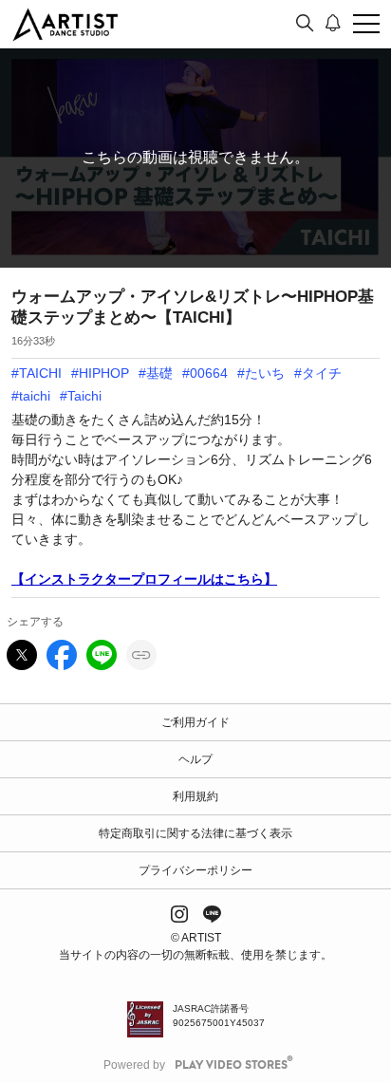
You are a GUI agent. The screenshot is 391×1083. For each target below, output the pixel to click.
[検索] (304, 23)
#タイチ (318, 373)
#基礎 (156, 373)
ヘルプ (195, 759)
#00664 (205, 373)
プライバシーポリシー (195, 870)
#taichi (30, 395)
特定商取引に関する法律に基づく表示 (195, 833)
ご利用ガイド (195, 722)
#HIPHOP (100, 373)
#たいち (261, 373)
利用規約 (195, 796)
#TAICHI (36, 373)
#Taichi (81, 395)
